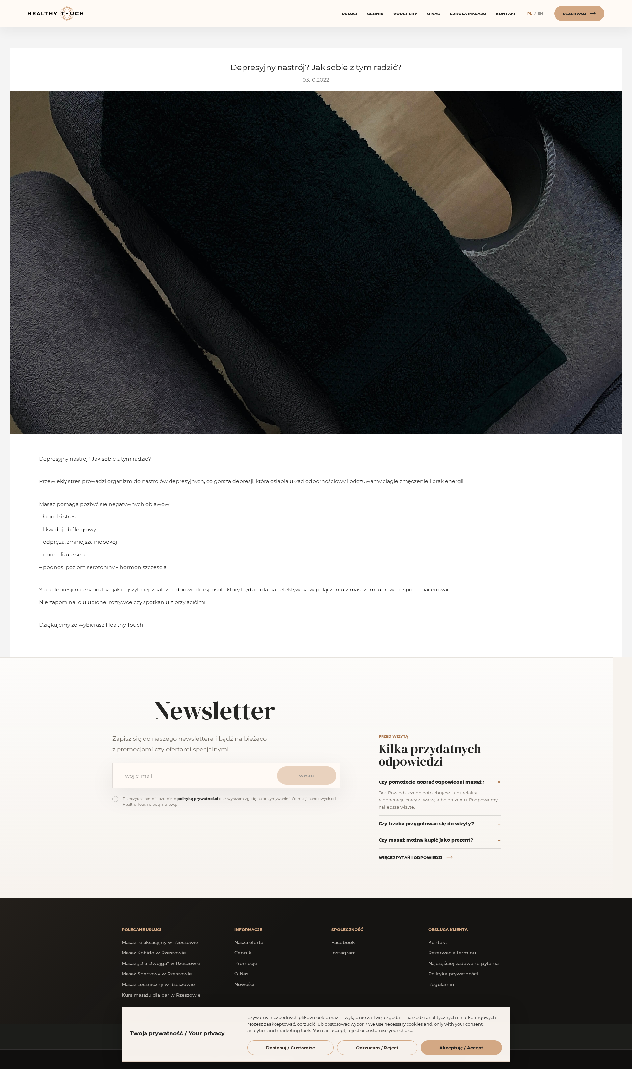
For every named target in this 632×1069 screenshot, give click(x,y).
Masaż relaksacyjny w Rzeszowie (160, 942)
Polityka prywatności (453, 974)
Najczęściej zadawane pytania (463, 963)
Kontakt (506, 13)
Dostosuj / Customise (290, 1047)
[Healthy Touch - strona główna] (57, 13)
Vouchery (405, 13)
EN (540, 13)
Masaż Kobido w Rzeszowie (154, 952)
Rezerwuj (574, 13)
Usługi (349, 13)
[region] (316, 1038)
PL (529, 13)
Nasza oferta (248, 942)
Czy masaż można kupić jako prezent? (426, 840)
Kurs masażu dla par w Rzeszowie (161, 995)
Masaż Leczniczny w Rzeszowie (158, 984)
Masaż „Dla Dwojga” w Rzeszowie (161, 963)
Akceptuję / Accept (461, 1047)
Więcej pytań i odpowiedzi (410, 857)
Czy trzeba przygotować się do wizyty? (426, 823)
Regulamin (441, 984)
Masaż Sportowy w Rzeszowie (157, 974)
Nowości (244, 984)
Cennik (375, 13)
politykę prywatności (197, 798)
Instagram (343, 952)
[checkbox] (115, 799)
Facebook (343, 942)
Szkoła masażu (468, 13)
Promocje (245, 963)
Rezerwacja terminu (452, 952)
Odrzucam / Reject (377, 1047)
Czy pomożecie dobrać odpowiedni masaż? (431, 782)
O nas (433, 13)
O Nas (241, 974)
